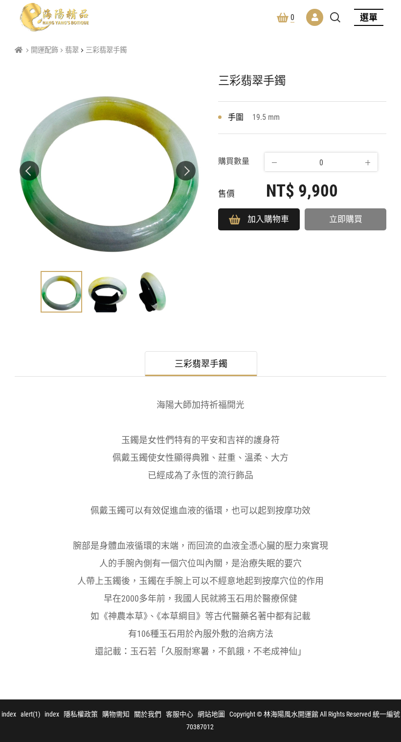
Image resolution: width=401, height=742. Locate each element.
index (8, 714)
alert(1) (30, 714)
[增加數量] (368, 162)
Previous (29, 170)
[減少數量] (274, 162)
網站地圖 (211, 714)
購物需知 (116, 714)
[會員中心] (314, 17)
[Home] (18, 50)
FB (383, 676)
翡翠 (72, 50)
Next (186, 170)
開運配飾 (44, 50)
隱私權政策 (81, 714)
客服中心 (179, 714)
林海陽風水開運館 (54, 17)
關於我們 (147, 714)
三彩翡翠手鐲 (106, 50)
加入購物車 (268, 219)
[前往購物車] (383, 653)
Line (383, 700)
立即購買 (345, 219)
